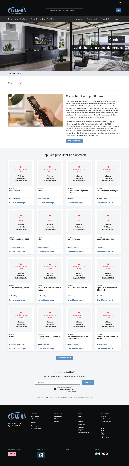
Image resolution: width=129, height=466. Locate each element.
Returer (56, 421)
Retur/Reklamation (83, 432)
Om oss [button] (116, 19)
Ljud (15, 19)
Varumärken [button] (79, 19)
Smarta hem (24, 19)
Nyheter (119, 2)
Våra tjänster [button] (106, 19)
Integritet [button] (80, 430)
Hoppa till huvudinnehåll (63, 2)
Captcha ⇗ (72, 391)
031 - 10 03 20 (35, 416)
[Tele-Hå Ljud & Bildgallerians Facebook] (110, 433)
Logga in (80, 416)
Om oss (80, 419)
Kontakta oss (58, 416)
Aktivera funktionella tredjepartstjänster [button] (21, 178)
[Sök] (47, 10)
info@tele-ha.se (36, 419)
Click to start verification (66, 389)
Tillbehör (50, 19)
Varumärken (11, 73)
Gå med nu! (88, 382)
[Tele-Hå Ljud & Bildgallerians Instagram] (110, 429)
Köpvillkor (57, 419)
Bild (9, 19)
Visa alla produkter (74, 141)
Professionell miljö (37, 19)
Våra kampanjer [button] (92, 19)
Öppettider (81, 427)
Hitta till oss (81, 424)
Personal (80, 421)
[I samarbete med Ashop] (101, 453)
